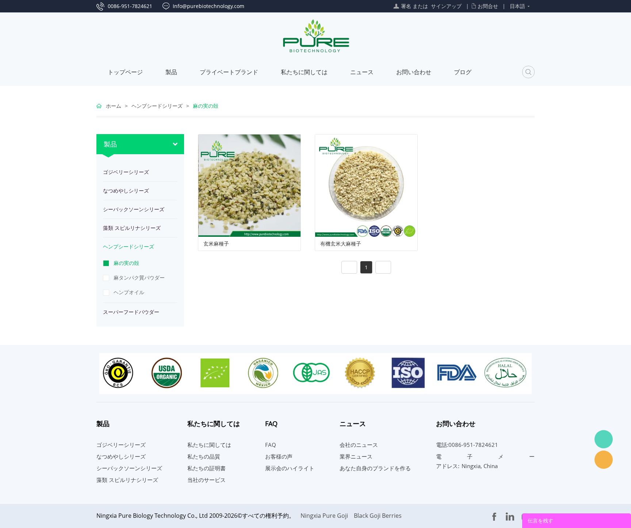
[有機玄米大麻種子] (366, 185)
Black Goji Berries (378, 516)
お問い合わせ (413, 72)
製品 (171, 72)
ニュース (362, 72)
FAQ (270, 444)
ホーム (113, 105)
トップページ (125, 72)
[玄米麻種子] (249, 185)
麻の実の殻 (205, 105)
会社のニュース (359, 444)
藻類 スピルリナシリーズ (132, 227)
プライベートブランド (229, 72)
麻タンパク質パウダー (139, 277)
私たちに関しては (304, 72)
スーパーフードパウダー (131, 311)
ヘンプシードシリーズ (157, 105)
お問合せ (488, 6)
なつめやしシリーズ (126, 190)
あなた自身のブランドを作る (375, 468)
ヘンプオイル (129, 292)
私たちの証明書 (206, 468)
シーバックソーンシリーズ (133, 209)
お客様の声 (278, 456)
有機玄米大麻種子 (340, 243)
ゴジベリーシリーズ (126, 171)
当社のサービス (206, 479)
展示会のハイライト (289, 468)
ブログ (462, 72)
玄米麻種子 (216, 243)
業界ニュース (356, 456)
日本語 (517, 6)
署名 (406, 6)
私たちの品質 (203, 456)
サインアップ (446, 6)
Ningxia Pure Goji (324, 516)
